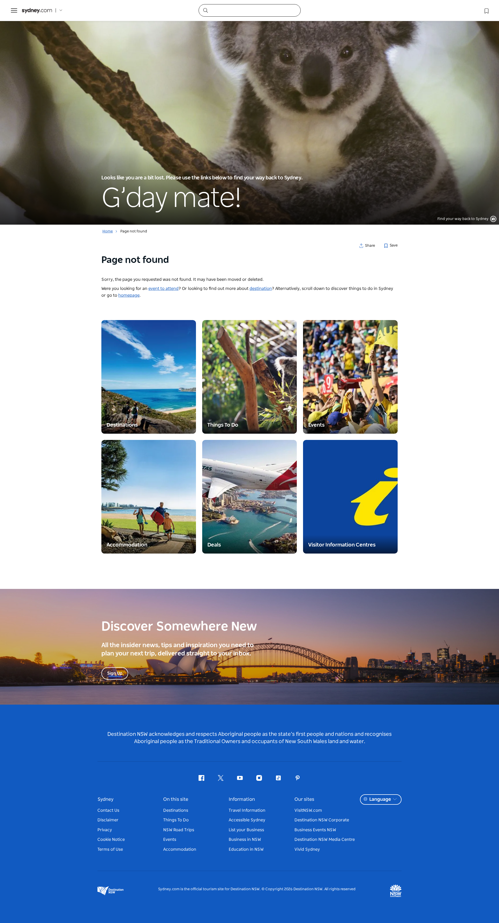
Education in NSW (246, 849)
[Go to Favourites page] (486, 10)
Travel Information (247, 810)
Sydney (105, 799)
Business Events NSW (315, 830)
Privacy (104, 830)
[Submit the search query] (205, 10)
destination (261, 289)
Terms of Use (110, 849)
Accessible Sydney (247, 820)
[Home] (37, 10)
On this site (175, 799)
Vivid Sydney (307, 849)
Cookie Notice (111, 839)
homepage (129, 295)
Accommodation (179, 849)
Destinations (175, 810)
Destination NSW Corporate (321, 820)
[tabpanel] (249, 112)
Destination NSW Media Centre (324, 839)
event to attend (163, 289)
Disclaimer (108, 820)
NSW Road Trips (178, 830)
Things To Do (176, 820)
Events (169, 839)
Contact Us (108, 810)
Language (380, 799)
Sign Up (114, 673)
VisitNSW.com (308, 810)
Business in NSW (245, 839)
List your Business (246, 830)
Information (242, 799)
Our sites (304, 799)
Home (107, 231)
